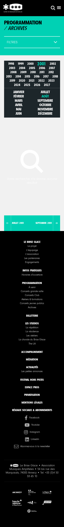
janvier (18, 92)
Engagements (32, 262)
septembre (45, 100)
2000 (30, 64)
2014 (18, 76)
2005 (32, 68)
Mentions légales (32, 402)
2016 (36, 76)
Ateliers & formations (32, 299)
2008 (13, 72)
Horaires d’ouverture (32, 274)
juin (19, 113)
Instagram (35, 432)
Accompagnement (32, 352)
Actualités (32, 367)
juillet (45, 92)
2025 (27, 85)
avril (18, 105)
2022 (41, 81)
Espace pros (32, 387)
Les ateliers (32, 335)
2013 (9, 76)
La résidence (32, 331)
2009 (23, 72)
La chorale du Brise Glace (32, 339)
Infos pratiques (32, 270)
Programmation (32, 283)
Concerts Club (32, 295)
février (19, 96)
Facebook (34, 417)
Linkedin (35, 439)
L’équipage (32, 250)
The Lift (32, 343)
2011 (42, 72)
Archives (32, 307)
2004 (22, 68)
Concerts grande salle (32, 291)
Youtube (35, 424)
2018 (55, 76)
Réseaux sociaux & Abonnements (32, 410)
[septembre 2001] (56, 223)
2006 (42, 68)
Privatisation (32, 395)
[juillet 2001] (7, 223)
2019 (12, 81)
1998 (11, 64)
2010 (33, 72)
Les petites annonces (32, 371)
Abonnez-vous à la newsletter (35, 446)
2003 (12, 68)
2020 (22, 81)
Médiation (32, 359)
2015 (27, 76)
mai (18, 109)
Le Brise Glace (32, 242)
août (45, 96)
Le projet (32, 246)
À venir (32, 287)
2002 (53, 64)
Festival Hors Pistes (32, 379)
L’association (32, 254)
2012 (51, 72)
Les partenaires (32, 258)
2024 (17, 85)
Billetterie (32, 315)
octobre (45, 105)
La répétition (32, 327)
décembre (45, 113)
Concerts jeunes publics (32, 303)
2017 (46, 76)
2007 (52, 68)
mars (19, 100)
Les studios (32, 323)
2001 (41, 64)
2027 (47, 85)
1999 (21, 64)
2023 (51, 81)
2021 (32, 81)
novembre (45, 109)
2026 (37, 85)
